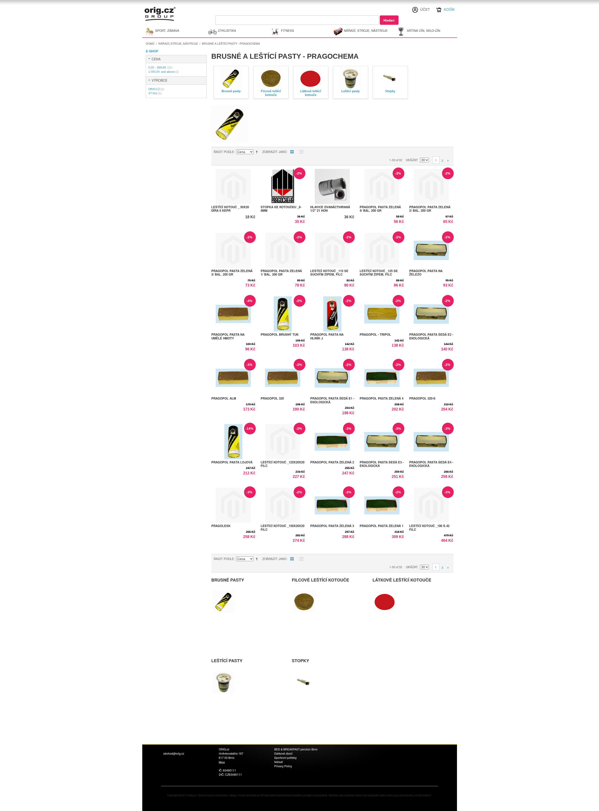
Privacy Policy (283, 766)
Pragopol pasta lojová (231, 462)
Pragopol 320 (272, 398)
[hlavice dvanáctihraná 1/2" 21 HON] (332, 186)
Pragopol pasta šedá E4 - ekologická (431, 464)
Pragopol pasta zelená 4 (381, 398)
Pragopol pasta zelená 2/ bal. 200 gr (429, 209)
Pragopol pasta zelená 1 (381, 526)
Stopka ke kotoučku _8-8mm (281, 209)
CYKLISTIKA (227, 30)
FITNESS (287, 30)
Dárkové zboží (283, 753)
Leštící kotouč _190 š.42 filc (429, 528)
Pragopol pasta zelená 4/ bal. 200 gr (380, 209)
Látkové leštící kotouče (310, 93)
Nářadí (278, 762)
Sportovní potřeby (285, 758)
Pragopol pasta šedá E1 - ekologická (332, 400)
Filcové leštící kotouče (271, 93)
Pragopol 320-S (422, 398)
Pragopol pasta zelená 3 (332, 526)
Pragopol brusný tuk (280, 334)
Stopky (390, 91)
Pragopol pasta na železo (425, 273)
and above (163, 71)
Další (448, 160)
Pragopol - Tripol (375, 334)
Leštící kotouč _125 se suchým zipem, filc (379, 273)
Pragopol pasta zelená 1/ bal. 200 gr (281, 273)
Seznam (300, 151)
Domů (150, 43)
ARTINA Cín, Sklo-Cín (423, 30)
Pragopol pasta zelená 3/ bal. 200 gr (231, 273)
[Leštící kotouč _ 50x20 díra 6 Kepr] (233, 186)
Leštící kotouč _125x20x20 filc (282, 464)
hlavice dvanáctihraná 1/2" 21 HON (330, 209)
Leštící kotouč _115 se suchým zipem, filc (329, 273)
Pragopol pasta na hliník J (326, 336)
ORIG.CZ (156, 89)
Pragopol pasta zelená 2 (332, 462)
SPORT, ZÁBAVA (167, 30)
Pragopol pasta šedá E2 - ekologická (431, 336)
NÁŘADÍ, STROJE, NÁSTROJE (366, 30)
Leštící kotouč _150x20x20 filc (282, 528)
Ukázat (411, 160)
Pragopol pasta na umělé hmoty (228, 336)
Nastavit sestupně (257, 151)
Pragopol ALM (223, 398)
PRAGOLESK (220, 526)
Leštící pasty (350, 91)
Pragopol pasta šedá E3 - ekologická (382, 464)
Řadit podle (224, 151)
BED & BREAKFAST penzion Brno (296, 749)
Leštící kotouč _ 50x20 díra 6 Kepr (230, 209)
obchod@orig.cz (173, 753)
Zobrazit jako (274, 151)
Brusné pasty (231, 91)
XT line (154, 93)
